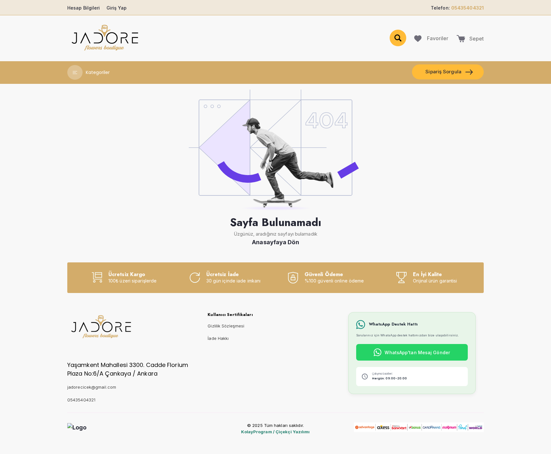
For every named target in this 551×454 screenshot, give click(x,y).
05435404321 (81, 399)
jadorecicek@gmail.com (91, 387)
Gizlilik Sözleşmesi (226, 325)
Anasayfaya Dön (275, 242)
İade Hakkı (218, 338)
